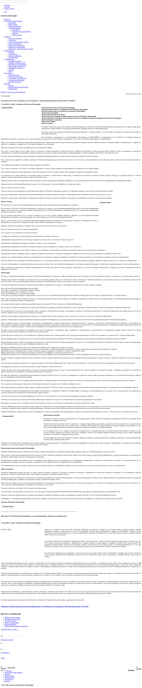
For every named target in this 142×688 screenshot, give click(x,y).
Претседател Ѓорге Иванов (16, 92)
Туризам (11, 70)
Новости (15, 33)
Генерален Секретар (15, 38)
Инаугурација (13, 24)
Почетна (3, 92)
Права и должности (15, 26)
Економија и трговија (16, 68)
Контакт (11, 85)
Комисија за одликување (17, 45)
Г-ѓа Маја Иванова (15, 28)
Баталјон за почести (15, 82)
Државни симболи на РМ (17, 63)
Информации (13, 89)
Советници (12, 40)
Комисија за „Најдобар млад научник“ (21, 49)
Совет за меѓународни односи (18, 42)
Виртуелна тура (14, 75)
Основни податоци (15, 61)
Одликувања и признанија (17, 78)
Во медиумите (13, 57)
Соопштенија (13, 54)
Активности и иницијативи (21, 31)
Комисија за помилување (17, 47)
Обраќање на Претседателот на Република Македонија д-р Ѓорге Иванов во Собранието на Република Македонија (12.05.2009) (44, 606)
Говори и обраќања (15, 56)
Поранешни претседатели (17, 66)
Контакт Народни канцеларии (18, 87)
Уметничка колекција (16, 77)
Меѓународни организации (17, 64)
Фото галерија (17, 35)
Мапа (10, 71)
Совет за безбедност (15, 43)
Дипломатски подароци (16, 80)
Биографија (12, 23)
